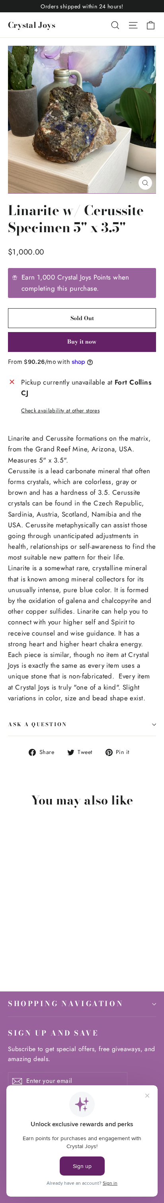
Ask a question (37, 724)
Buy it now (82, 341)
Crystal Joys (31, 25)
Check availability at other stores (60, 410)
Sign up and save (53, 1033)
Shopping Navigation (65, 1003)
